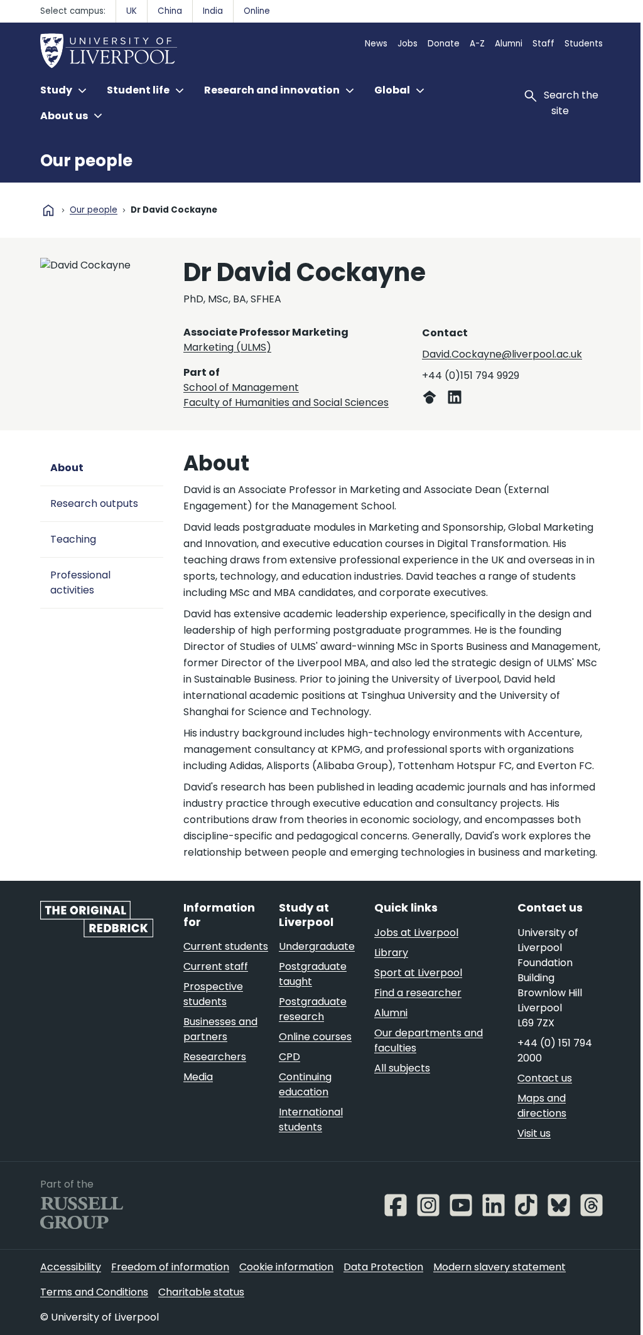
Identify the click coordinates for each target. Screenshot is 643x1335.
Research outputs (94, 503)
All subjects (402, 1068)
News (376, 44)
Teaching (73, 539)
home (48, 210)
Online (257, 11)
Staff (543, 44)
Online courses (315, 1036)
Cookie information (286, 1267)
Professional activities (80, 582)
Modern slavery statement (499, 1267)
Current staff (215, 966)
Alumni (508, 44)
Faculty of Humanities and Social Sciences (286, 402)
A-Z (477, 44)
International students (311, 1119)
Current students (225, 946)
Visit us (534, 1133)
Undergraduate (317, 946)
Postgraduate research (313, 1009)
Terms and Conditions (94, 1292)
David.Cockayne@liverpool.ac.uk (502, 354)
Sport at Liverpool (418, 972)
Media (198, 1077)
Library (391, 952)
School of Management (241, 387)
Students (584, 44)
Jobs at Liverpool (416, 932)
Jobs (407, 44)
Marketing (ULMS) (227, 347)
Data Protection (383, 1267)
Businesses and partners (220, 1029)
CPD (289, 1057)
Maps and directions (541, 1105)
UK (131, 11)
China (170, 11)
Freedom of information (170, 1267)
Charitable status (201, 1292)
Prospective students (213, 994)
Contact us (544, 1078)
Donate (444, 44)
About (67, 467)
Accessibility (70, 1267)
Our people (86, 160)
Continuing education (305, 1084)
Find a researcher (418, 993)
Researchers (214, 1057)
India (213, 11)
